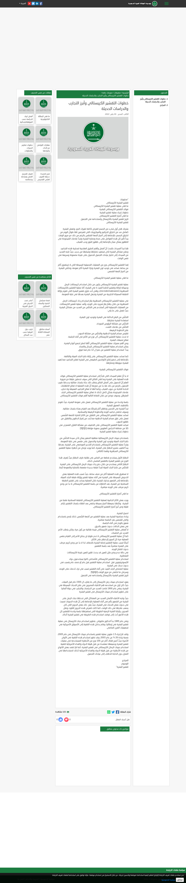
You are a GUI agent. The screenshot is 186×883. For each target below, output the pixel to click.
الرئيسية (125, 93)
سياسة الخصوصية (168, 880)
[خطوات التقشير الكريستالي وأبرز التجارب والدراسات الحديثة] (117, 712)
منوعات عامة (107, 93)
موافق (180, 880)
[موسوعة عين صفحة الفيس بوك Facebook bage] (40, 3)
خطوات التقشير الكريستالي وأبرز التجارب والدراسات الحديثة (105, 95)
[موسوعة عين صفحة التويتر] (33, 3)
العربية (23, 3)
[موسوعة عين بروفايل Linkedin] (37, 3)
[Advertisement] (93, 27)
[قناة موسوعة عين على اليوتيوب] (29, 3)
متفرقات (117, 93)
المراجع (163, 105)
